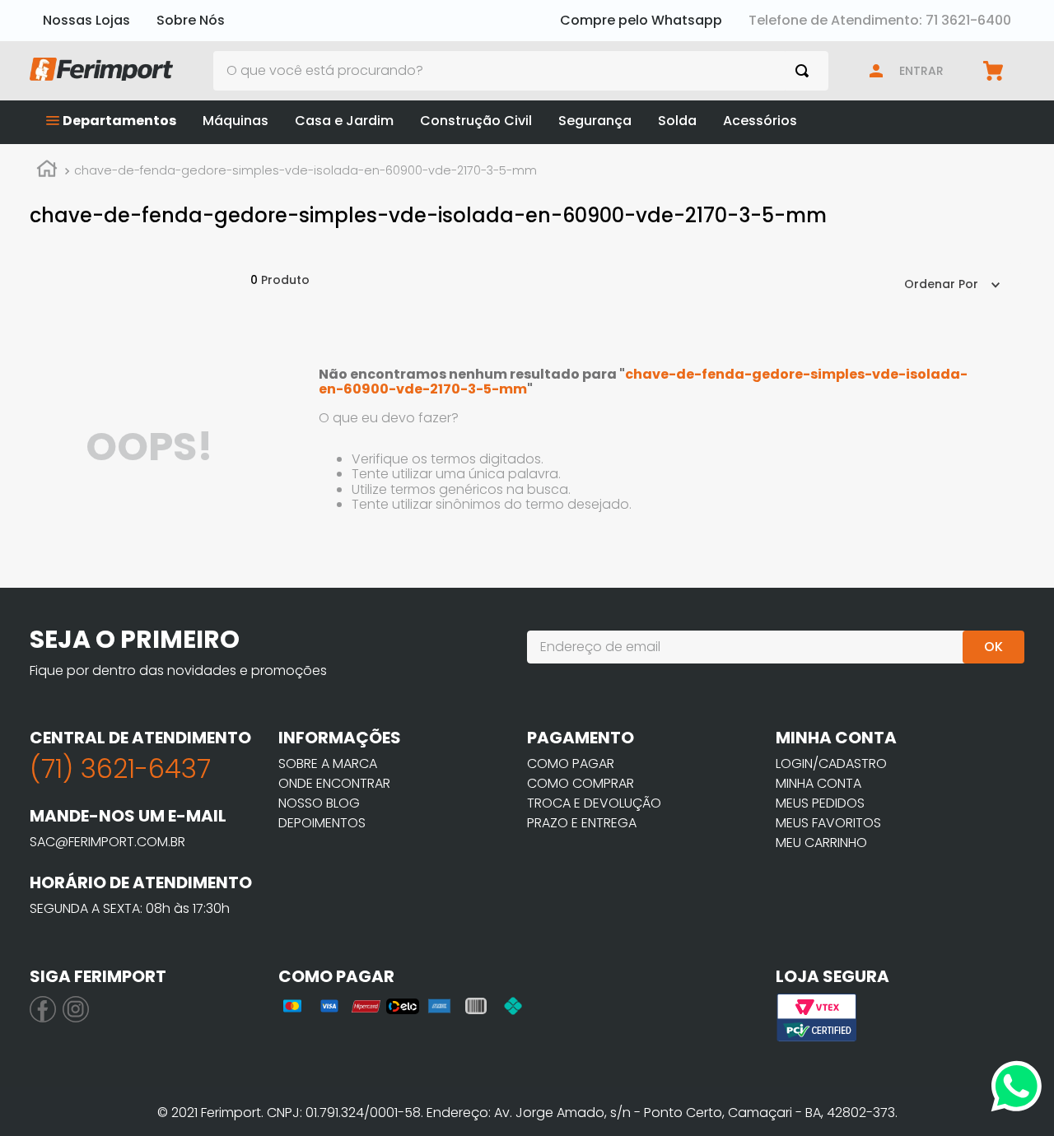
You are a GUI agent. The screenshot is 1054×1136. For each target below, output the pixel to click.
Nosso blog (319, 803)
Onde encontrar (334, 783)
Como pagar (570, 763)
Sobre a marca (327, 763)
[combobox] (521, 71)
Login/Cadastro (831, 763)
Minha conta (818, 783)
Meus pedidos (820, 803)
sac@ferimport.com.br (107, 841)
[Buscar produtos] (805, 71)
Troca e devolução (594, 803)
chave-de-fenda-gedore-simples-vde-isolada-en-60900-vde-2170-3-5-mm (305, 170)
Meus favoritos (828, 822)
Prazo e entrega (582, 822)
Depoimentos (322, 822)
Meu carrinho (821, 842)
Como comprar (580, 783)
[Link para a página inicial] (47, 171)
